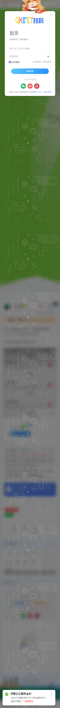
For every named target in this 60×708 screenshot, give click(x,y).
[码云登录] (36, 86)
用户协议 (38, 92)
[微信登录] (23, 86)
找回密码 (37, 62)
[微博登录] (30, 86)
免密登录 (47, 62)
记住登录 (15, 62)
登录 (31, 71)
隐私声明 (47, 92)
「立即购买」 (28, 701)
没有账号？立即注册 (18, 39)
